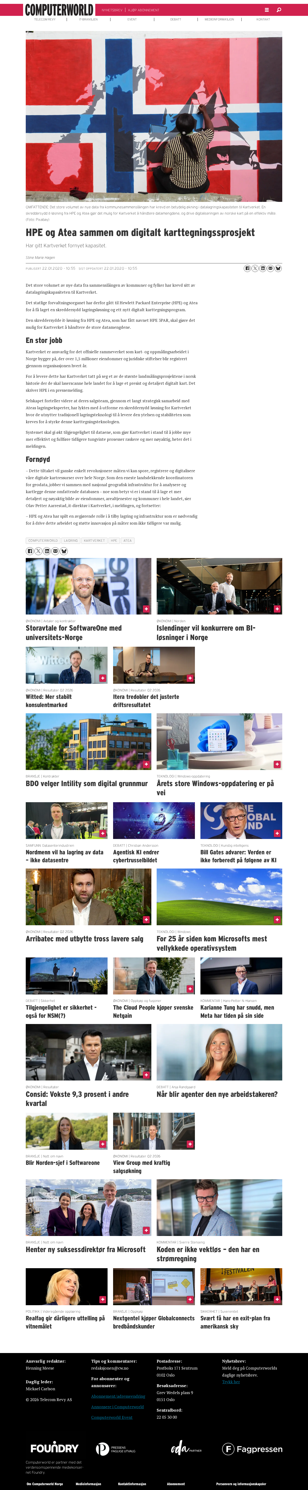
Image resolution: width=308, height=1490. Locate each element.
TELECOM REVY (45, 19)
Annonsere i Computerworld (117, 1406)
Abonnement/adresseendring (118, 1396)
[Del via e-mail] (270, 268)
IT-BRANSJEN (88, 19)
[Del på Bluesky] (278, 268)
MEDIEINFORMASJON (219, 19)
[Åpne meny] (266, 9)
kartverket (94, 540)
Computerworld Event (112, 1417)
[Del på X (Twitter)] (255, 268)
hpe (114, 540)
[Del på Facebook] (247, 268)
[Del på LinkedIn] (262, 268)
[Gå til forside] (59, 10)
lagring (71, 540)
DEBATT (175, 19)
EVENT (132, 19)
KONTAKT (263, 19)
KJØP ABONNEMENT (143, 10)
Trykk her (231, 1381)
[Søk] (279, 10)
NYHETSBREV (112, 10)
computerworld (43, 540)
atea (127, 540)
